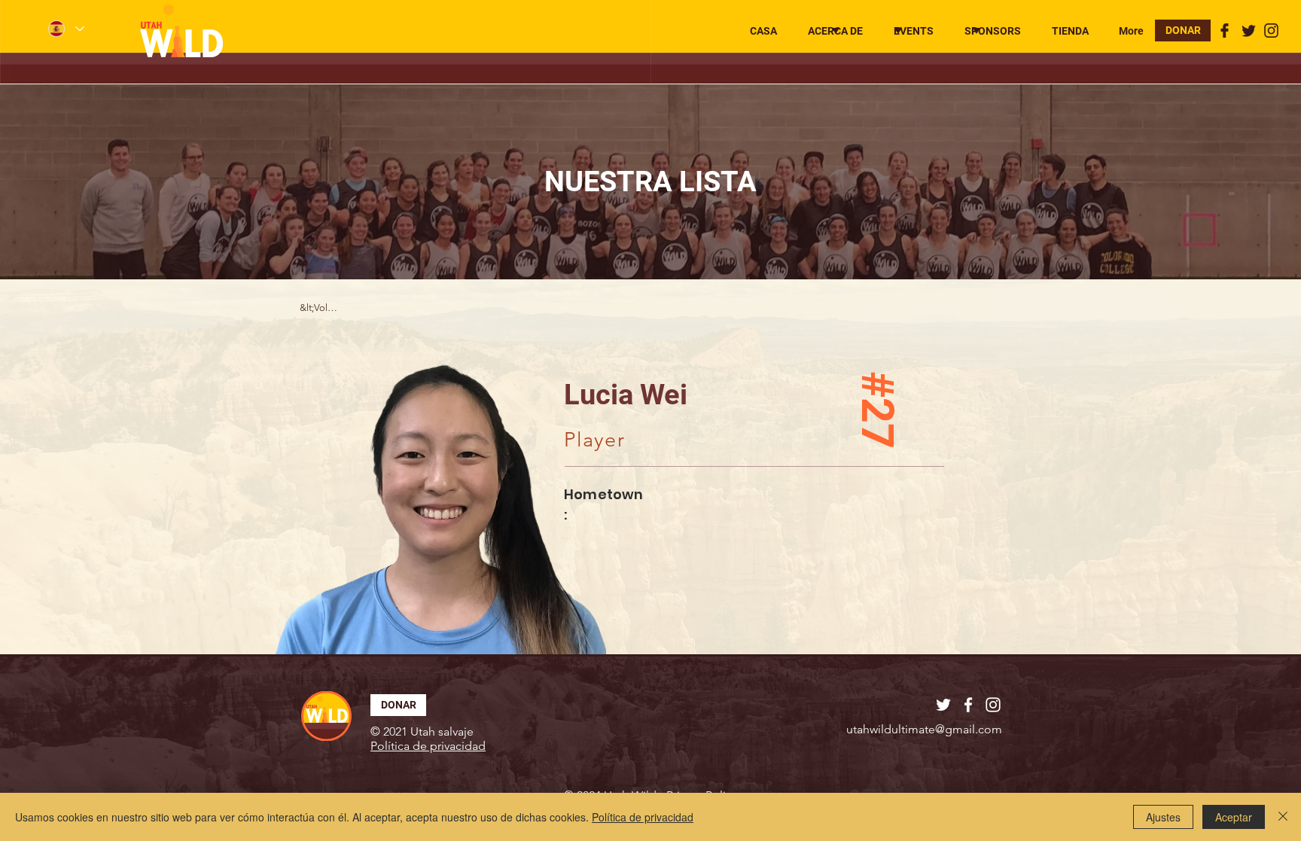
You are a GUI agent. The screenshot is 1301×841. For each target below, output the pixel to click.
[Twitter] (943, 705)
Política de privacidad (642, 816)
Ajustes (1163, 816)
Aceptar (1233, 816)
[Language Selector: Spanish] (65, 28)
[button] (831, 31)
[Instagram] (993, 705)
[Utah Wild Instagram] (1271, 30)
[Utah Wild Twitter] (1249, 30)
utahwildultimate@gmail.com (924, 729)
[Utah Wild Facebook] (1224, 30)
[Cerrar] (1283, 817)
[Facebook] (968, 705)
